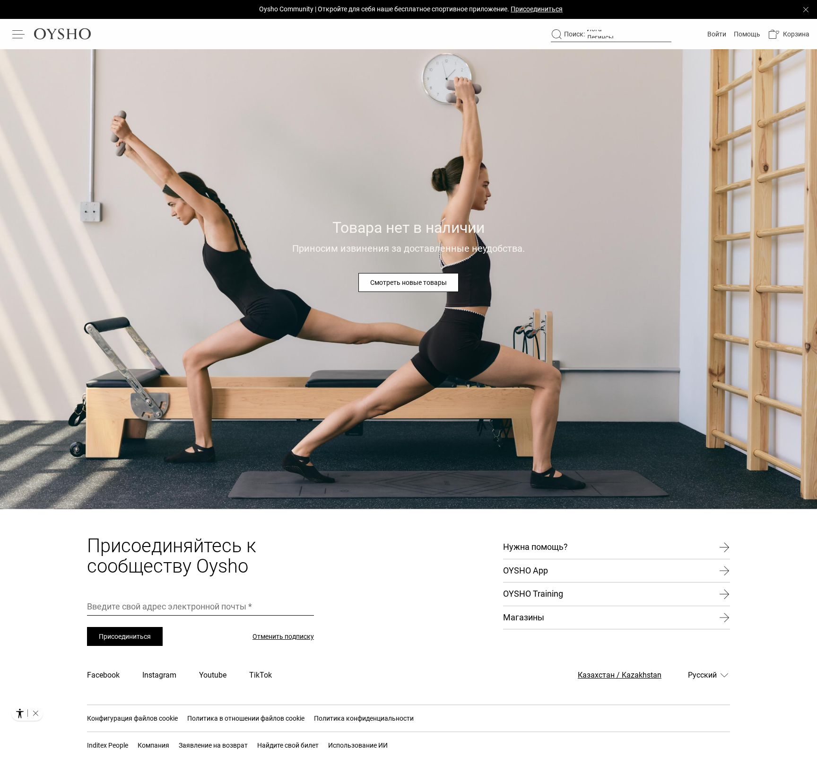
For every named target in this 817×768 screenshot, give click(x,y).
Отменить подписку (283, 636)
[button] (788, 34)
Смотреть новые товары (408, 282)
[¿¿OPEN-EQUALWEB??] (27, 713)
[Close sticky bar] (805, 9)
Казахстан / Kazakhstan (619, 675)
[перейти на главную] (62, 34)
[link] (715, 34)
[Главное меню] (18, 34)
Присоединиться (125, 636)
